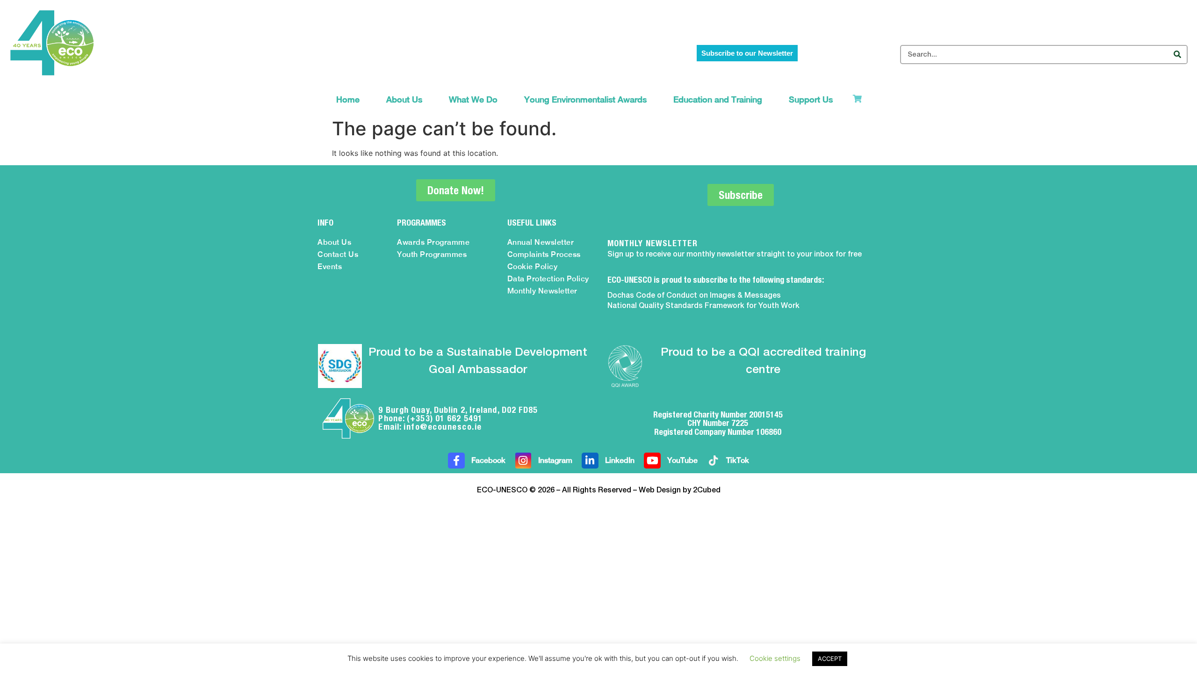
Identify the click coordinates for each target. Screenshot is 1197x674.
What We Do (473, 99)
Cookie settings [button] (775, 658)
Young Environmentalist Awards (585, 99)
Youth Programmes (432, 254)
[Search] (1177, 54)
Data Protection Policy (548, 278)
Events (329, 266)
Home (348, 99)
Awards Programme (433, 242)
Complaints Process (544, 254)
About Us (404, 99)
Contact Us (337, 254)
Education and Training (717, 99)
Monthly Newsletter (542, 290)
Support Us (811, 99)
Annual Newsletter (540, 242)
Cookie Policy (532, 266)
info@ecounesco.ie (443, 427)
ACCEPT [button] (830, 658)
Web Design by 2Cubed (680, 490)
